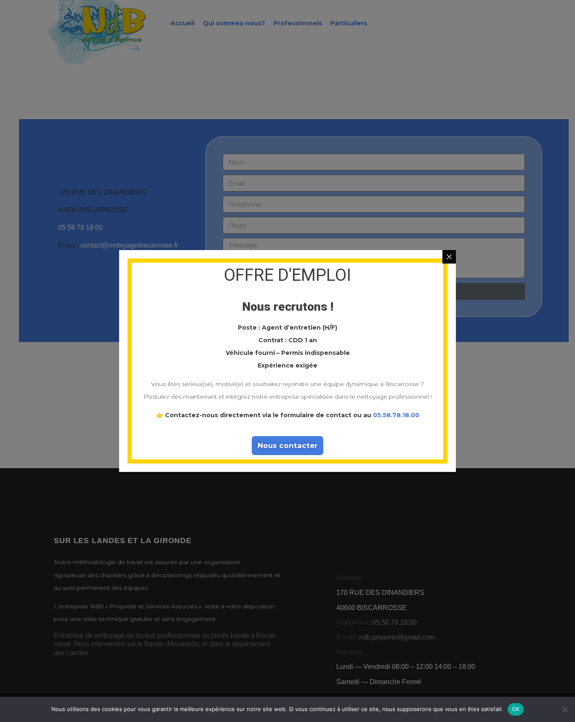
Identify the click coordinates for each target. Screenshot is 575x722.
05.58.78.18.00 (396, 415)
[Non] (564, 709)
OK (516, 709)
